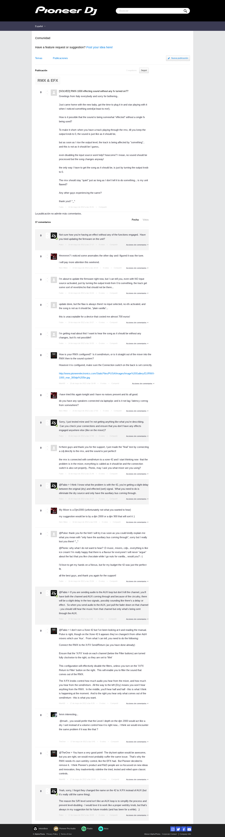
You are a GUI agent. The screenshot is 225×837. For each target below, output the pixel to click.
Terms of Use (66, 834)
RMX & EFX (48, 80)
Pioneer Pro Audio (67, 828)
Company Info (185, 834)
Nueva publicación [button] (179, 58)
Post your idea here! (99, 47)
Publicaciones (60, 58)
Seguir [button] (144, 70)
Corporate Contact (169, 834)
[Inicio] (66, 10)
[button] (47, 91)
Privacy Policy (52, 834)
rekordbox (43, 828)
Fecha (135, 219)
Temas (38, 58)
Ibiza (106, 828)
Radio (90, 828)
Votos (146, 219)
